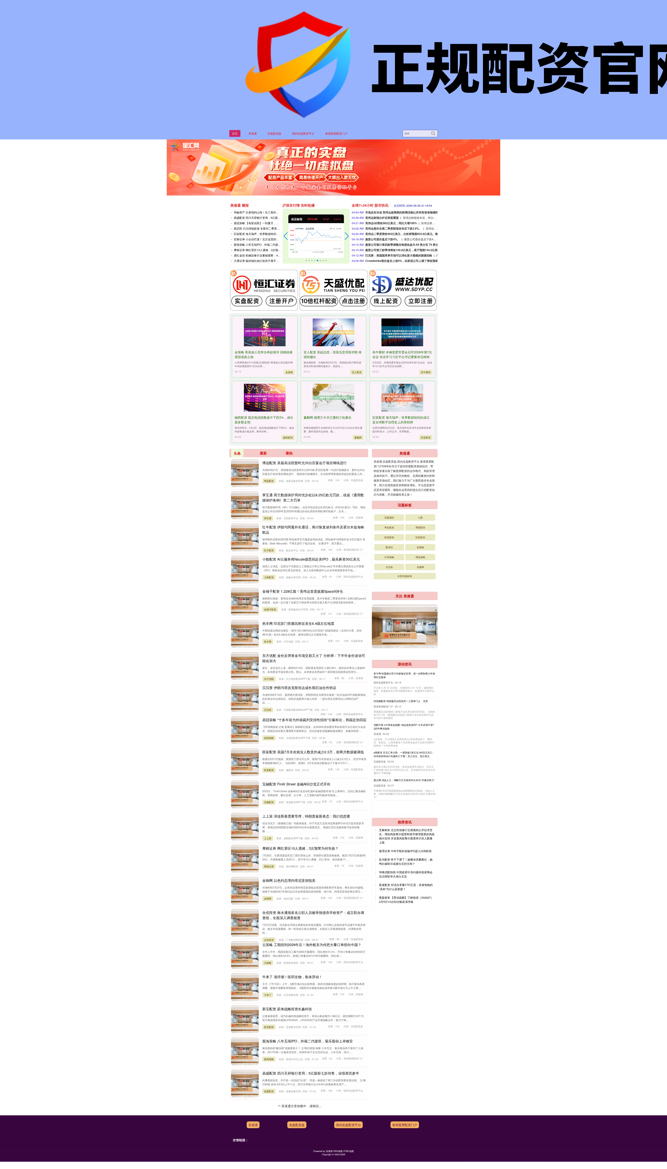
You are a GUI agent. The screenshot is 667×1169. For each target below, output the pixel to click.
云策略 (267, 962)
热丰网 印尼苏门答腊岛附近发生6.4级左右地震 (298, 623)
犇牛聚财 (426, 372)
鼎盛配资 (269, 1091)
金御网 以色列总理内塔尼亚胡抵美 (288, 880)
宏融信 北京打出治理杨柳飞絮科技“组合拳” (397, 749)
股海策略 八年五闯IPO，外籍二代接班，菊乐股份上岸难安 (270, 245)
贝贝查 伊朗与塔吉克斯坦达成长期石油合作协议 (299, 687)
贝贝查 (267, 709)
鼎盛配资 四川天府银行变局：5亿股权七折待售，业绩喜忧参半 (272, 218)
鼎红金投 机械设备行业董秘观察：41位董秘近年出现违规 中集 (272, 255)
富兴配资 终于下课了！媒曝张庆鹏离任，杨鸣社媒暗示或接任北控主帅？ (406, 861)
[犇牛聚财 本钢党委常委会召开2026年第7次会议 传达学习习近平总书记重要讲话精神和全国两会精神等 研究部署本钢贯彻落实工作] (402, 332)
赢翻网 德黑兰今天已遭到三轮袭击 (327, 417)
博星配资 (420, 527)
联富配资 (269, 770)
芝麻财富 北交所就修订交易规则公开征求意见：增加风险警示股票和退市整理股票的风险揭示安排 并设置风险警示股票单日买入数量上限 (407, 836)
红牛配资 (269, 550)
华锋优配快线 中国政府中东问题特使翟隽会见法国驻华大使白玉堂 (406, 874)
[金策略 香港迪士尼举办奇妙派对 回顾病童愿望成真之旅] (264, 332)
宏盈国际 (389, 517)
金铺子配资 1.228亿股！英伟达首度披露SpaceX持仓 (302, 591)
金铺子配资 (270, 609)
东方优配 (269, 679)
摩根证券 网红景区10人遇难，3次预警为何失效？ (264, 250)
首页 (235, 133)
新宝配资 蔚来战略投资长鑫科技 (287, 1008)
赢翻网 (358, 437)
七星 (420, 517)
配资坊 (389, 547)
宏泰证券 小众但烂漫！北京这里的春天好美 (260, 239)
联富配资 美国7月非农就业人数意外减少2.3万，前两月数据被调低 (313, 751)
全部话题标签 (404, 576)
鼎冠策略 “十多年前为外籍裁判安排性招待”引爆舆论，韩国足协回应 (314, 719)
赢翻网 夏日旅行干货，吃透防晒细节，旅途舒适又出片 (304, 1137)
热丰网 (267, 641)
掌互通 (267, 518)
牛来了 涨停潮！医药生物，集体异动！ (292, 976)
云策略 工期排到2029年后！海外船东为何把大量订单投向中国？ (311, 944)
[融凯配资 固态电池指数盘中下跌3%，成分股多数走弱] (264, 398)
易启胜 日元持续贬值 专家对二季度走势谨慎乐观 (264, 228)
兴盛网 (420, 567)
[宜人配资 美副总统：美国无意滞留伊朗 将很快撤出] (333, 332)
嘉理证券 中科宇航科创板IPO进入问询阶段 (405, 851)
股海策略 (269, 1059)
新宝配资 (269, 1027)
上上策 (267, 838)
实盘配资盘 (274, 133)
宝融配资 (269, 802)
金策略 (289, 372)
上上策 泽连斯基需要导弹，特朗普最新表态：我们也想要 (306, 816)
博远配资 (269, 481)
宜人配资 (357, 372)
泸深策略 (389, 557)
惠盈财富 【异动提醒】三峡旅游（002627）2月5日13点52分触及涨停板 (406, 900)
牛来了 (267, 995)
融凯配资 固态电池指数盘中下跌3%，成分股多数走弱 (402, 673)
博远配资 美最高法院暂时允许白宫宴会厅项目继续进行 (304, 462)
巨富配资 (426, 437)
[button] (285, 236)
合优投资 (269, 940)
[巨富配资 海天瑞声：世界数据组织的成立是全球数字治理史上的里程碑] (402, 398)
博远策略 (420, 557)
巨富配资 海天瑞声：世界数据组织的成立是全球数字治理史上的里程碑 (401, 419)
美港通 (252, 133)
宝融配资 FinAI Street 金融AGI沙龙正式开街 (296, 783)
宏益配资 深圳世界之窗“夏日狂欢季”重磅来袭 (297, 1105)
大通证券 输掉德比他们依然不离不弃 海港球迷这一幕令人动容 (272, 261)
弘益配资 (269, 1123)
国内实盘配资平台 (303, 133)
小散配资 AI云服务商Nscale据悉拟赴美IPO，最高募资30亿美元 (311, 559)
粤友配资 (389, 527)
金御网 (267, 898)
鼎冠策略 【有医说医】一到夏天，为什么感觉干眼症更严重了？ (273, 223)
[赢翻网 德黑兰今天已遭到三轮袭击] (333, 398)
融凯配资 (288, 437)
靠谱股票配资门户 (336, 133)
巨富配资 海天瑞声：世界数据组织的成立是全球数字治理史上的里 (274, 234)
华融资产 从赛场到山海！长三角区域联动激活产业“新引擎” (270, 212)
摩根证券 (269, 866)
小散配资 (269, 577)
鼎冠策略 (269, 738)
